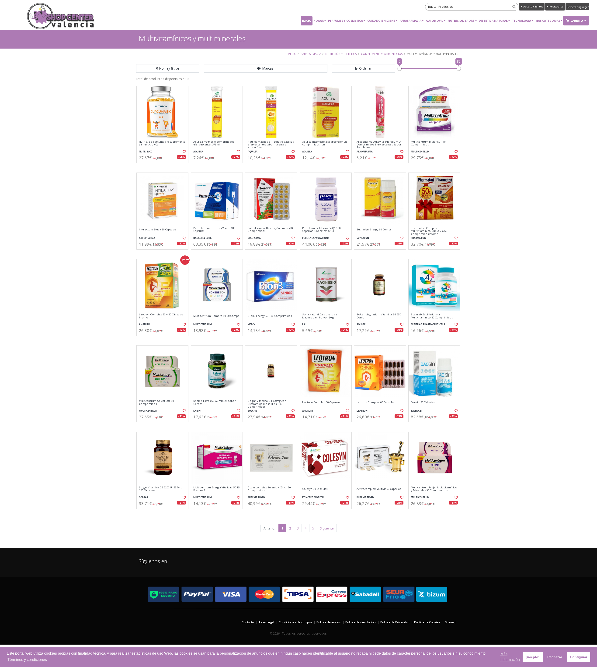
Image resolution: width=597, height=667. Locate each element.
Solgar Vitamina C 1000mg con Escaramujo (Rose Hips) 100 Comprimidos (267, 403)
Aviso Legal (266, 622)
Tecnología (521, 21)
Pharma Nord (256, 497)
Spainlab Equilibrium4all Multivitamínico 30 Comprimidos (432, 316)
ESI (303, 324)
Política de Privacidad (395, 622)
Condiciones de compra (295, 622)
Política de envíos (328, 622)
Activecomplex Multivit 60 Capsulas (379, 488)
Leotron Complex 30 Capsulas (321, 402)
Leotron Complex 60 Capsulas (376, 402)
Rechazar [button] (554, 657)
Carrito (577, 21)
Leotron (362, 410)
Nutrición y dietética (341, 54)
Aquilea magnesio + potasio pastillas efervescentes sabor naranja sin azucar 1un (271, 144)
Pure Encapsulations (315, 238)
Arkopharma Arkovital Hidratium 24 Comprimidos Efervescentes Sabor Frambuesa (379, 144)
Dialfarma (254, 238)
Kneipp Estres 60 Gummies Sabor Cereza (214, 402)
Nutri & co (146, 151)
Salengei (416, 410)
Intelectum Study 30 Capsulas (157, 229)
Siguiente (327, 528)
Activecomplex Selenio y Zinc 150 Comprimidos (269, 489)
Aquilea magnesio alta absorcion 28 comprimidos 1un (324, 143)
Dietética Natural (493, 21)
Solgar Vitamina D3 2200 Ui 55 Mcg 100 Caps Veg (160, 489)
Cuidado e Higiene (381, 21)
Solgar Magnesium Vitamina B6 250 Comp (379, 316)
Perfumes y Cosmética (345, 21)
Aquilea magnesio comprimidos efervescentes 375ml (213, 143)
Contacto (248, 622)
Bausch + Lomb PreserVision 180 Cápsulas (214, 230)
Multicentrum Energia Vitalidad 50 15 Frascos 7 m (216, 489)
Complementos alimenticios (382, 54)
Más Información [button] (510, 657)
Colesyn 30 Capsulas (314, 488)
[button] (265, 68)
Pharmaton (418, 238)
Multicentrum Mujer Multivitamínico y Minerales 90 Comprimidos (434, 489)
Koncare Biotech (313, 497)
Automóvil (434, 21)
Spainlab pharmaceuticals (428, 324)
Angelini (144, 324)
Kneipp (197, 410)
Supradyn (363, 238)
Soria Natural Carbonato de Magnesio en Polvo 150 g (319, 316)
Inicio (306, 21)
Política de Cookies (427, 622)
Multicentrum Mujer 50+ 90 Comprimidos (428, 143)
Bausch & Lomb (202, 238)
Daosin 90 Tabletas (422, 402)
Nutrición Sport (461, 21)
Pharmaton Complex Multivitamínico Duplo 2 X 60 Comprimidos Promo (429, 231)
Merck (251, 324)
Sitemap (450, 622)
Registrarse (556, 6)
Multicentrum (420, 151)
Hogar (318, 21)
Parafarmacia (410, 21)
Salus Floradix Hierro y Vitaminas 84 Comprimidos (270, 230)
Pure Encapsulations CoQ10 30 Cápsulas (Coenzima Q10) (321, 230)
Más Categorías (547, 21)
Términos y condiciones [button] (27, 660)
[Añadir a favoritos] (184, 151)
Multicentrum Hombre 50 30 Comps (216, 315)
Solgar (361, 324)
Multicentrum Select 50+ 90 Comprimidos (156, 402)
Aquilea (198, 151)
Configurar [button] (578, 657)
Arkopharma (365, 151)
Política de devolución (360, 622)
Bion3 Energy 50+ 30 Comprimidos (270, 315)
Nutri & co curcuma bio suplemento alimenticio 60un (162, 143)
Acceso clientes (533, 6)
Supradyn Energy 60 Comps (374, 229)
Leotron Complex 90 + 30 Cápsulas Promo (161, 316)
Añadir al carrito (164, 167)
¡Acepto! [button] (532, 657)
